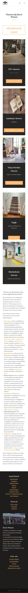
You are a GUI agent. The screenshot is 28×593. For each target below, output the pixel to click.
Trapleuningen (14, 489)
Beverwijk (11, 539)
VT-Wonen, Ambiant (18, 448)
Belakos (16, 341)
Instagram (14, 506)
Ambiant (18, 339)
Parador (6, 450)
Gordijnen (14, 481)
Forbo (22, 343)
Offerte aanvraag (14, 566)
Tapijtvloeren (8, 434)
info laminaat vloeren (14, 130)
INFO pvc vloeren (14, 81)
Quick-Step (7, 339)
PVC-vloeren (8, 321)
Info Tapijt (14, 237)
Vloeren (14, 487)
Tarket (13, 339)
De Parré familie (14, 559)
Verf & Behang (14, 496)
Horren (14, 485)
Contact (14, 563)
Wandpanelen (14, 479)
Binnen (8, 494)
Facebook (14, 508)
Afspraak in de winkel (14, 30)
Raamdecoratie (14, 483)
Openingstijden (14, 561)
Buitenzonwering (17, 494)
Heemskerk (5, 539)
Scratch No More (14, 492)
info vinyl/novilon (14, 183)
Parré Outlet (14, 504)
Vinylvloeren (8, 393)
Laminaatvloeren (9, 353)
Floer (20, 341)
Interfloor (10, 409)
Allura (6, 345)
